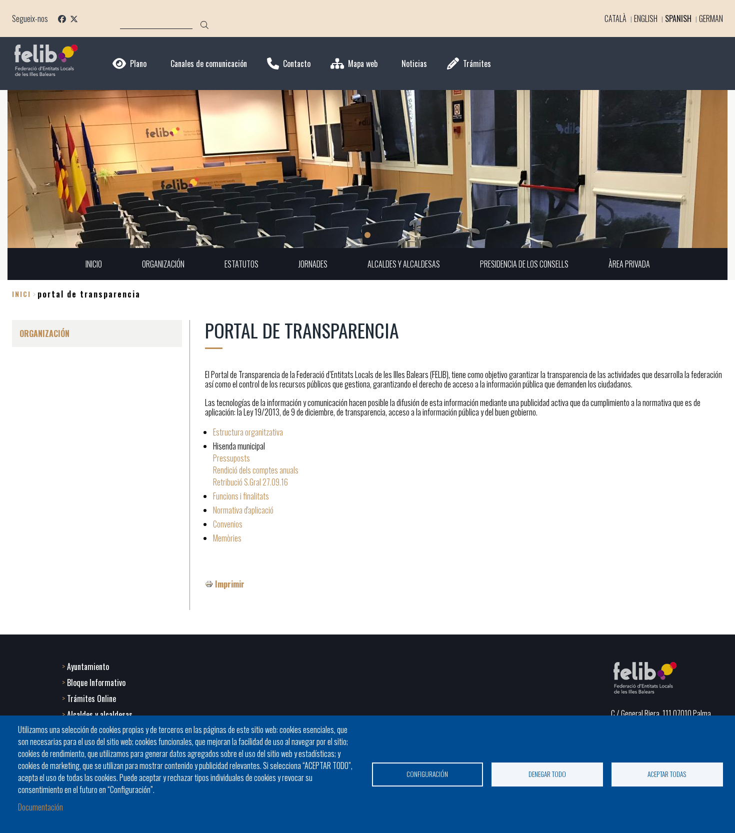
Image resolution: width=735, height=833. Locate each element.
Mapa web (363, 63)
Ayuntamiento (88, 666)
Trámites (477, 63)
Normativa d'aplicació (243, 510)
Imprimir (229, 584)
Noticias (414, 63)
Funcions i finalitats (241, 496)
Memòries (227, 538)
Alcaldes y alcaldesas (99, 714)
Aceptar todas (667, 774)
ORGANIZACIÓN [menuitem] (163, 264)
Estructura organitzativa (248, 432)
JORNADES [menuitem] (313, 264)
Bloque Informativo (96, 682)
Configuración (427, 774)
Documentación (40, 807)
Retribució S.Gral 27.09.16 (250, 482)
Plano (138, 63)
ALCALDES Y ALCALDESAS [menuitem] (404, 264)
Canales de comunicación (208, 63)
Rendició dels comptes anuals (255, 470)
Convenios (227, 524)
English (646, 18)
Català (615, 18)
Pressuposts (231, 458)
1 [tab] (367, 235)
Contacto (296, 63)
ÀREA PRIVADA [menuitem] (629, 264)
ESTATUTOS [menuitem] (241, 264)
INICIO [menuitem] (94, 264)
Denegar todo (547, 774)
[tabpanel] (368, 169)
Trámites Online (91, 698)
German (711, 18)
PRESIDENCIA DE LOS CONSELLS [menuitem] (524, 264)
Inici (21, 293)
